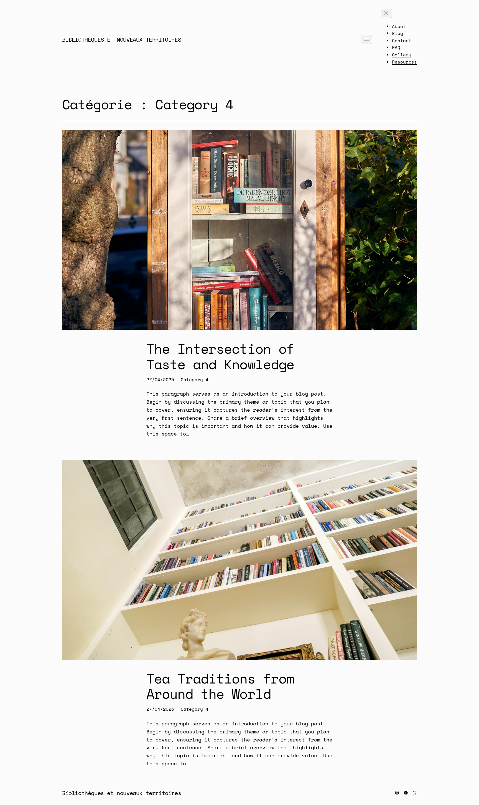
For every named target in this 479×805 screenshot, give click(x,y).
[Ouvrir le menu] (366, 39)
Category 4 (194, 379)
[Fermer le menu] (386, 13)
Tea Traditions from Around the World (220, 686)
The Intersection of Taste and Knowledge (220, 356)
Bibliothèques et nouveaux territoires (121, 40)
